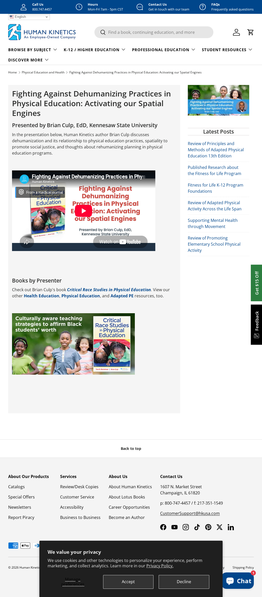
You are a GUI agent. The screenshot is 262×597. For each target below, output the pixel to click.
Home (12, 72)
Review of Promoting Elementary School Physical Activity (214, 244)
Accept (128, 581)
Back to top (131, 448)
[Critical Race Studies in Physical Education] (73, 316)
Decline (184, 581)
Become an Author (127, 517)
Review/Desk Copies (79, 487)
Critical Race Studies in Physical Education (109, 289)
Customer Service (77, 497)
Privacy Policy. (159, 566)
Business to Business (80, 517)
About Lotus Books (127, 497)
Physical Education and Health (43, 72)
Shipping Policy (243, 567)
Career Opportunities (129, 507)
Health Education (41, 296)
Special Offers (21, 497)
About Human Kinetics (130, 487)
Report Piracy (21, 517)
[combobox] (153, 32)
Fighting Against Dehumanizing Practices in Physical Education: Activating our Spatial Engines (135, 72)
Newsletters (19, 507)
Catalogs (16, 487)
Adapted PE (122, 296)
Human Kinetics (30, 567)
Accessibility (71, 507)
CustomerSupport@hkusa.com (190, 513)
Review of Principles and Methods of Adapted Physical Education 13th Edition (216, 150)
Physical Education (80, 296)
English (20, 17)
